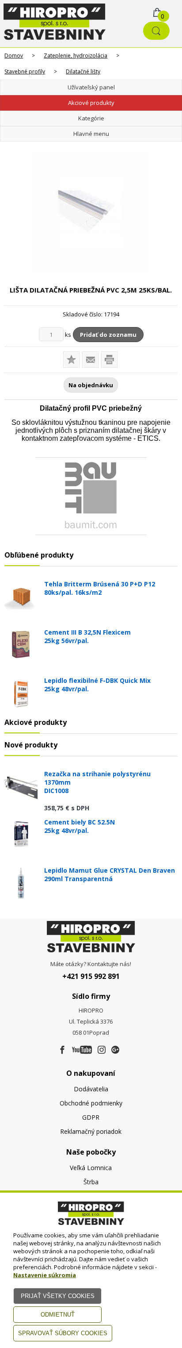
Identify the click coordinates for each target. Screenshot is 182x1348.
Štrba (91, 1182)
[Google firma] (115, 1050)
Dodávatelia (91, 1089)
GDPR (90, 1117)
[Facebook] (62, 1050)
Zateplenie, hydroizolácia (75, 55)
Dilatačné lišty (83, 71)
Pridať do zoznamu (108, 335)
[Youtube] (82, 1050)
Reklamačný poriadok (90, 1131)
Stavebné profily (24, 71)
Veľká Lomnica (91, 1167)
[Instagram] (102, 1050)
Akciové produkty (91, 103)
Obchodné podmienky (91, 1103)
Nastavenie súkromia (44, 1275)
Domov (13, 55)
